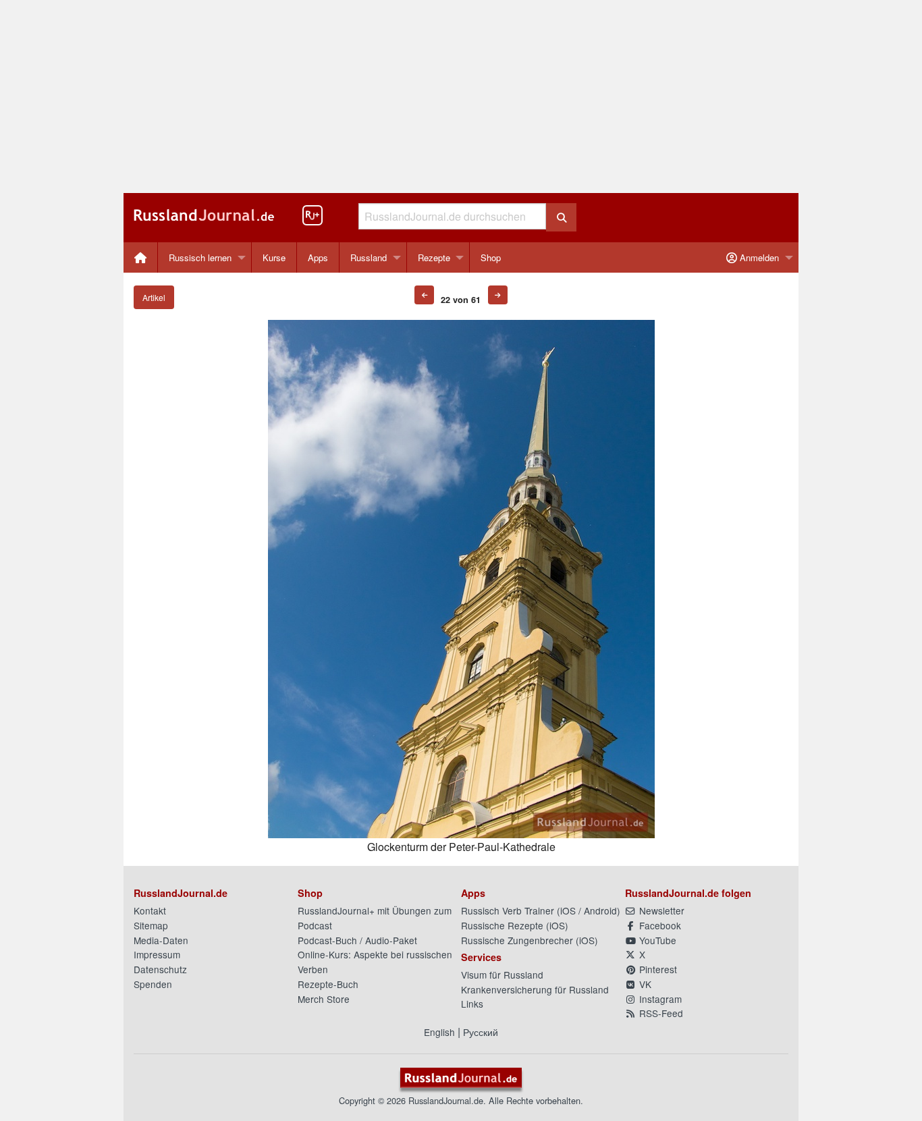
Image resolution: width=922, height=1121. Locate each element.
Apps (318, 257)
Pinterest (656, 969)
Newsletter (660, 910)
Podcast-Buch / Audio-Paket (357, 940)
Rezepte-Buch (328, 984)
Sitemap (151, 925)
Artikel (153, 297)
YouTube (656, 940)
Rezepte (434, 257)
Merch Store (324, 999)
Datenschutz (160, 969)
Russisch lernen (200, 257)
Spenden (153, 984)
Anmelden (758, 257)
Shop (491, 257)
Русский (480, 1032)
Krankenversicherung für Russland (535, 989)
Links (472, 1003)
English (439, 1032)
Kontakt (150, 910)
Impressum (157, 954)
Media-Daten (161, 940)
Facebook (658, 925)
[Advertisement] (461, 96)
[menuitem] (141, 257)
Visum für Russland (502, 974)
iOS (568, 910)
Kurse (274, 257)
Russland (368, 257)
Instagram (659, 999)
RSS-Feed (659, 1013)
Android (600, 910)
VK (643, 984)
